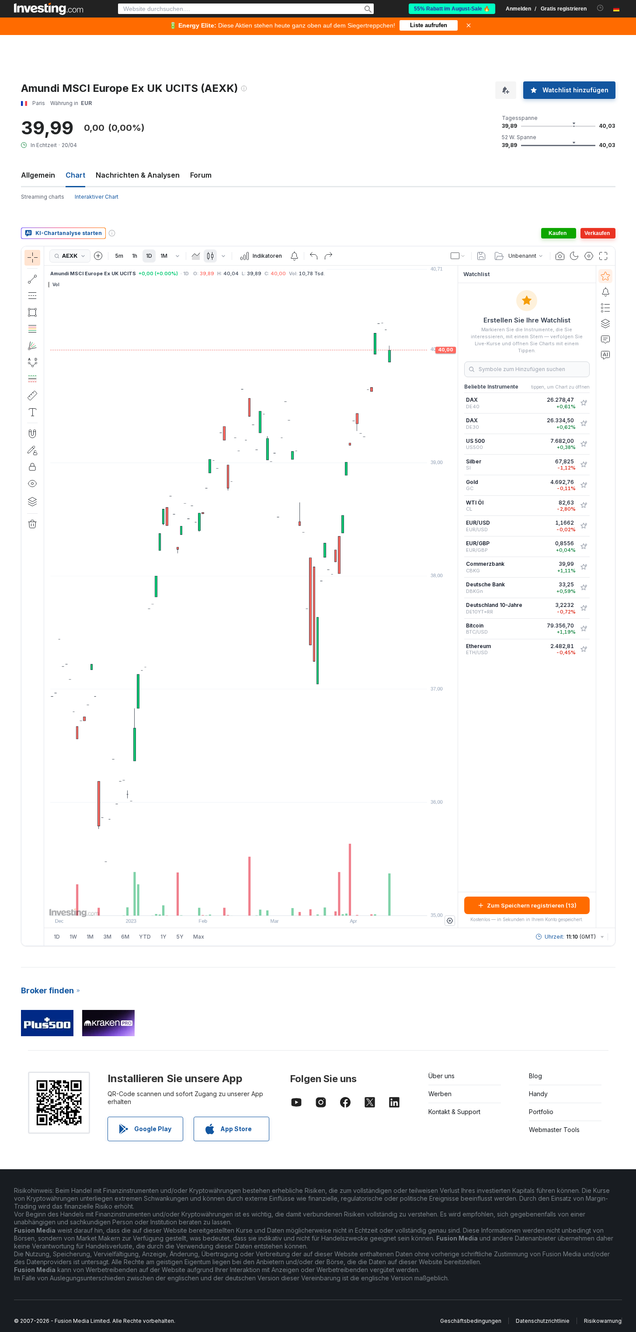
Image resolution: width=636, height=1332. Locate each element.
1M (163, 255)
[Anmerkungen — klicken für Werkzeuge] (32, 412)
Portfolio (541, 1111)
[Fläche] (195, 256)
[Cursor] (32, 258)
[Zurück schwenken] (251, 904)
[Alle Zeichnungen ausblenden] (32, 483)
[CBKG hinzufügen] (583, 567)
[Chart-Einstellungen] (588, 256)
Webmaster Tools (554, 1129)
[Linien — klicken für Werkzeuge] (32, 279)
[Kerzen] (210, 256)
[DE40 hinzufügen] (583, 403)
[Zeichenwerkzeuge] (46, 596)
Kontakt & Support (454, 1111)
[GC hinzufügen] (583, 485)
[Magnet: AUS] (32, 434)
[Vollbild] (603, 256)
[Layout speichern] (481, 256)
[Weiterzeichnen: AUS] (32, 450)
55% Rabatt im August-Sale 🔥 (452, 9)
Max (198, 936)
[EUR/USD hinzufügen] (583, 526)
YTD (145, 936)
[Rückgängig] (313, 256)
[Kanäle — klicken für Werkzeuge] (32, 296)
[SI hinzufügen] (583, 465)
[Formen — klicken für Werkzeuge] (32, 312)
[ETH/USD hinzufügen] (583, 649)
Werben (440, 1093)
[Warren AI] (605, 355)
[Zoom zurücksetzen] (274, 904)
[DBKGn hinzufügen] (583, 588)
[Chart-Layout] (458, 256)
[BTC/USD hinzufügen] (583, 629)
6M (125, 936)
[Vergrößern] (239, 904)
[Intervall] (177, 256)
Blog (535, 1076)
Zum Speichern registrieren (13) (532, 905)
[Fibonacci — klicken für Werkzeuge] (32, 329)
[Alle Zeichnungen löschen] (32, 524)
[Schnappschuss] (559, 256)
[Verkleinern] (227, 904)
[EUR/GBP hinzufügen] (583, 546)
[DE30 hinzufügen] (583, 423)
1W (73, 936)
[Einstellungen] (450, 920)
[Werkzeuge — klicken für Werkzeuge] (32, 395)
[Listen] (605, 308)
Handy (538, 1093)
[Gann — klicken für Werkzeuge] (32, 346)
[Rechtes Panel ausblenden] (455, 597)
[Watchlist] (605, 276)
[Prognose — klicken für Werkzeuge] (32, 379)
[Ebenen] (32, 501)
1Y (163, 936)
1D (149, 255)
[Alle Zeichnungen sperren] (32, 467)
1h (134, 255)
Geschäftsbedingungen (470, 1321)
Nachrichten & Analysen (138, 175)
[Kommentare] (605, 339)
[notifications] (600, 8)
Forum (201, 175)
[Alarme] (605, 292)
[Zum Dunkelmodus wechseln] (574, 256)
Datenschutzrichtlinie (543, 1321)
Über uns (441, 1076)
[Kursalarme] (294, 256)
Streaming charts (42, 196)
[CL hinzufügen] (583, 505)
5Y (180, 936)
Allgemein (38, 175)
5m (119, 255)
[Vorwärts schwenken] (262, 904)
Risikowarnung (603, 1321)
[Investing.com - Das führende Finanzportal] (48, 9)
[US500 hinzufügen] (583, 444)
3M (107, 936)
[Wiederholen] (328, 256)
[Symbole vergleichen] (98, 256)
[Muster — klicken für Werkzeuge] (32, 362)
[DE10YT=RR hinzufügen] (583, 608)
